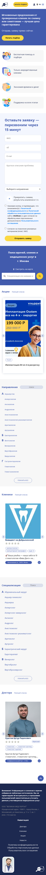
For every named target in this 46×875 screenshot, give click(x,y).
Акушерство (10, 394)
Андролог (9, 623)
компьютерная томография (16, 551)
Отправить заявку (23, 238)
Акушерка (9, 602)
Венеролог (10, 659)
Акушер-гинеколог (13, 597)
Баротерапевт (11, 654)
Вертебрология (11, 451)
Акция (9, 360)
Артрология (9, 430)
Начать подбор (21, 4)
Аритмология (10, 425)
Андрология (9, 409)
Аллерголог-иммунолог (15, 613)
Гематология (10, 466)
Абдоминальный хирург (16, 592)
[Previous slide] (3, 335)
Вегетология (10, 441)
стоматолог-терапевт (14, 749)
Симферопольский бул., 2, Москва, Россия (19, 761)
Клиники (23, 831)
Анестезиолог (11, 628)
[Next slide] (42, 335)
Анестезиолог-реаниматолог (18, 633)
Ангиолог (9, 618)
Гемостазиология (12, 472)
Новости (23, 840)
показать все (23, 480)
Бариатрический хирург (16, 649)
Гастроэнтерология (12, 461)
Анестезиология (11, 415)
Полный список (18, 292)
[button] (23, 198)
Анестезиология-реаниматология (18, 420)
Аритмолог (10, 638)
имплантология (12, 548)
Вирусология (10, 456)
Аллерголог (10, 607)
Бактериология (11, 435)
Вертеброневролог (13, 670)
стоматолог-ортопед (25, 747)
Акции (23, 836)
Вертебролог (11, 664)
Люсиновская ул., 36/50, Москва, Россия (19, 562)
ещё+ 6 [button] (31, 551)
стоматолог (11, 747)
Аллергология (10, 399)
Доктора (23, 826)
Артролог (9, 644)
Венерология (10, 446)
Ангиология (9, 404)
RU (40, 4)
